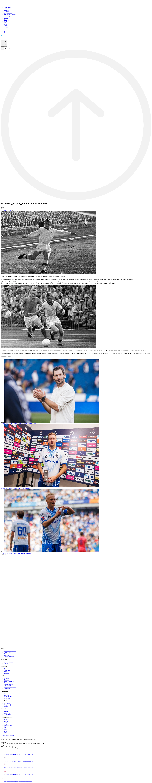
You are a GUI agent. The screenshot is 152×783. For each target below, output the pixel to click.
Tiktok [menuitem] (5, 724)
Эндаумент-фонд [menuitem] (8, 684)
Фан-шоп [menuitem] (6, 663)
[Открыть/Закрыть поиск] (4, 41)
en (4, 31)
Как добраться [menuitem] (7, 693)
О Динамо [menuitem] (6, 678)
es (4, 32)
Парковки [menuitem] (6, 655)
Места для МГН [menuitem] (8, 696)
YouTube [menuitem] (6, 720)
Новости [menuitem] (6, 711)
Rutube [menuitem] (5, 729)
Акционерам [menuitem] (7, 685)
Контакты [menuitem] (6, 680)
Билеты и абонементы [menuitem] (10, 651)
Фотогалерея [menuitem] (7, 714)
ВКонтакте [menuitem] (7, 721)
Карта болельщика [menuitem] (9, 656)
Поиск (6, 49)
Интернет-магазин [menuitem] (9, 662)
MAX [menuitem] (5, 732)
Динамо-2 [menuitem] (6, 671)
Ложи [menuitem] (5, 654)
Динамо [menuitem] (6, 669)
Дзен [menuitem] (5, 727)
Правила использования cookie (9, 735)
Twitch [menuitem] (5, 728)
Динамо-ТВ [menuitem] (7, 713)
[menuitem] (77, 7)
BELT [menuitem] (5, 731)
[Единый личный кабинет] (2, 39)
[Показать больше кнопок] (12, 210)
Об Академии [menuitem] (7, 703)
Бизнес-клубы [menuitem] (7, 652)
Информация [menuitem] (7, 698)
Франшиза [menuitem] (6, 682)
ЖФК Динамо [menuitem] (7, 670)
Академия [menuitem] (6, 673)
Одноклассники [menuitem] (8, 725)
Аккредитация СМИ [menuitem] (9, 681)
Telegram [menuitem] (6, 722)
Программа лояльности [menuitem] (10, 687)
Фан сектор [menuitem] (7, 688)
